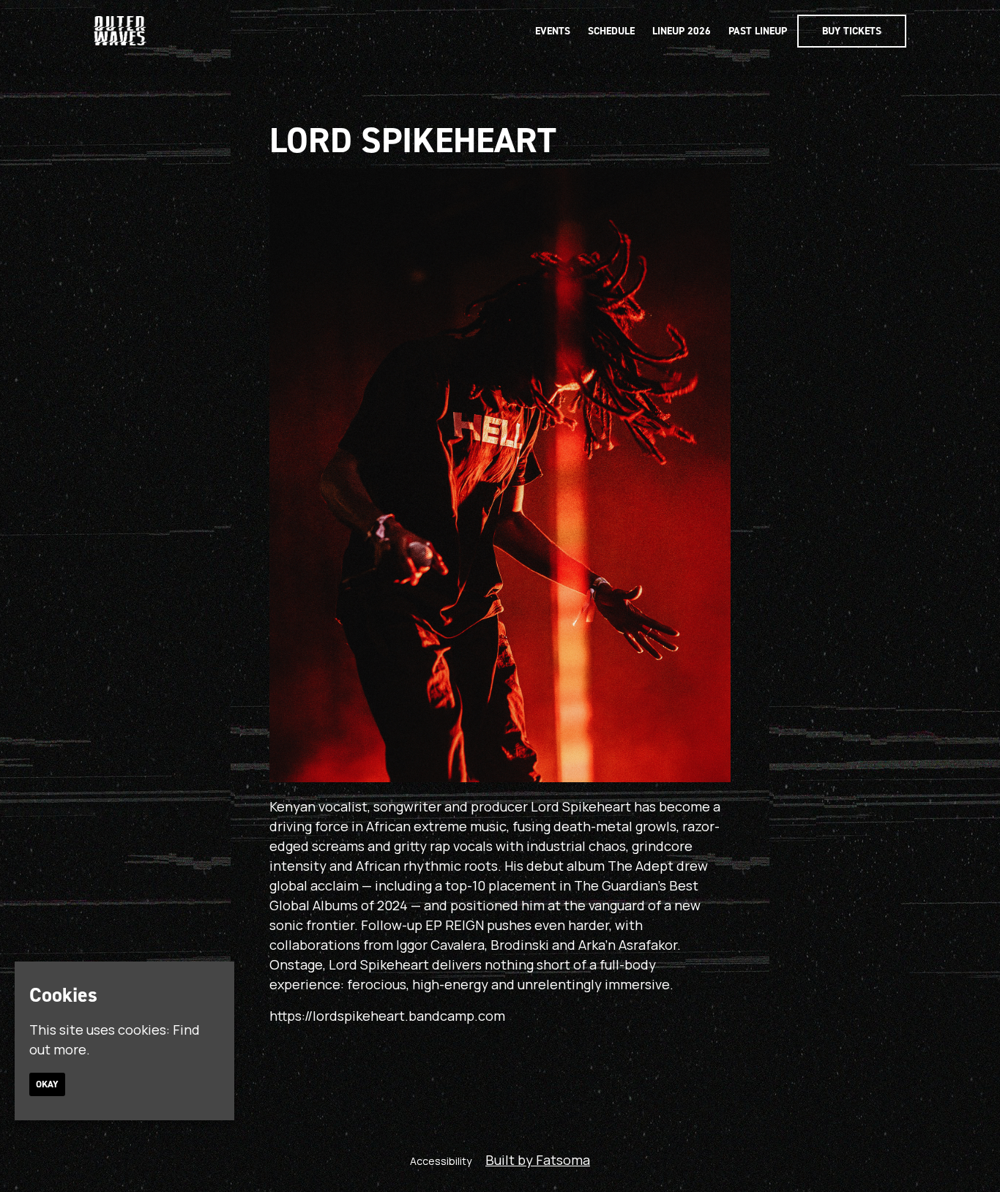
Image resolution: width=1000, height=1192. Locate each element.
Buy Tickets (851, 31)
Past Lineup (757, 31)
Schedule (611, 31)
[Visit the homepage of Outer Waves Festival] (120, 30)
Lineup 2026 (681, 31)
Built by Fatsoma (537, 1160)
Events (552, 31)
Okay (47, 1085)
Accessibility (440, 1161)
